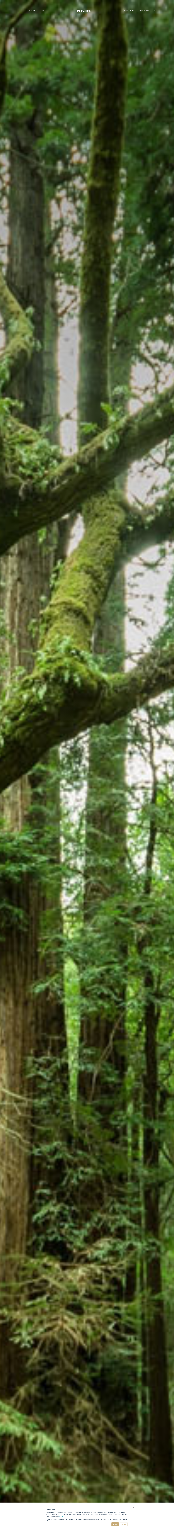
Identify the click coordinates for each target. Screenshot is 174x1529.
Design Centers (129, 10)
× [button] (133, 1506)
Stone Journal (144, 10)
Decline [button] (124, 1524)
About (42, 10)
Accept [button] (115, 1524)
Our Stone (31, 10)
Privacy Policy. (63, 1516)
